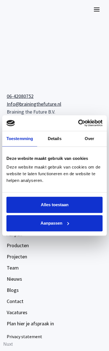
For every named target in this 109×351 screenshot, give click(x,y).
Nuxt (8, 344)
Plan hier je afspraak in (30, 323)
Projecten (17, 256)
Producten (18, 245)
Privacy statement (24, 336)
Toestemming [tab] (19, 138)
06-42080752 (20, 96)
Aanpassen (51, 223)
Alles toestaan (54, 204)
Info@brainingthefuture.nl (34, 104)
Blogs (13, 290)
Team (13, 268)
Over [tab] (89, 138)
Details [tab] (54, 138)
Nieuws (14, 279)
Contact (15, 301)
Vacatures (17, 312)
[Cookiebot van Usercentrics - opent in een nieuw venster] (78, 123)
